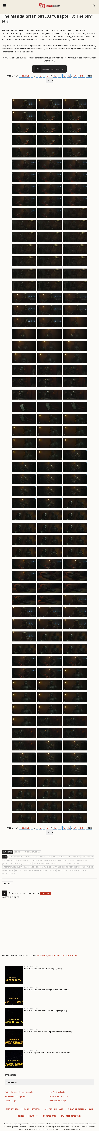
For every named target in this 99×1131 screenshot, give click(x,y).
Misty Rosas (58, 867)
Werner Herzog (8, 874)
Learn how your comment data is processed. (57, 955)
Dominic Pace (36, 860)
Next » (81, 75)
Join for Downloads (57, 1092)
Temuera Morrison (78, 870)
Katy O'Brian (66, 864)
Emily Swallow (50, 860)
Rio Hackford (21, 870)
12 (64, 75)
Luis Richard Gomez (25, 867)
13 (69, 75)
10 (55, 75)
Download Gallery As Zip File (52, 69)
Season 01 (19, 852)
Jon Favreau (26, 864)
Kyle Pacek (77, 864)
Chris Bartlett (8, 860)
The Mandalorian (32, 852)
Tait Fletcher (63, 870)
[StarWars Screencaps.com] (49, 5)
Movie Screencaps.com (59, 1096)
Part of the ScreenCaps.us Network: (19, 1092)
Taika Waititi (50, 870)
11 (60, 75)
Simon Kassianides (36, 870)
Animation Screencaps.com (15, 1096)
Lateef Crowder (9, 867)
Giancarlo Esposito (66, 860)
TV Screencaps (10, 1101)
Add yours (45, 893)
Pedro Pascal (8, 870)
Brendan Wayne (73, 857)
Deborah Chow (22, 860)
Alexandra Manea (31, 857)
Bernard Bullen (58, 857)
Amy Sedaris (45, 857)
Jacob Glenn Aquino (11, 864)
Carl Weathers (87, 857)
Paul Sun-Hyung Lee (84, 867)
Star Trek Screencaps (58, 1101)
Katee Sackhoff (52, 864)
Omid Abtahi (69, 867)
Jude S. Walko (39, 864)
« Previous (24, 75)
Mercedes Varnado (43, 867)
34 (75, 75)
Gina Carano (81, 860)
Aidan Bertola (16, 857)
